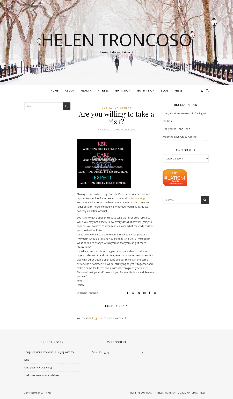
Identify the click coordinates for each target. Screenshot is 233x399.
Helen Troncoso (116, 39)
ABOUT (70, 90)
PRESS (178, 90)
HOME (54, 90)
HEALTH (86, 90)
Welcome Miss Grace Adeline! (180, 136)
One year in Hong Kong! (177, 128)
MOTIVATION (146, 90)
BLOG (164, 90)
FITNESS (103, 90)
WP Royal (46, 392)
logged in (97, 318)
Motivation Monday (116, 107)
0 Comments (128, 129)
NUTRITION (122, 90)
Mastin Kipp (138, 198)
